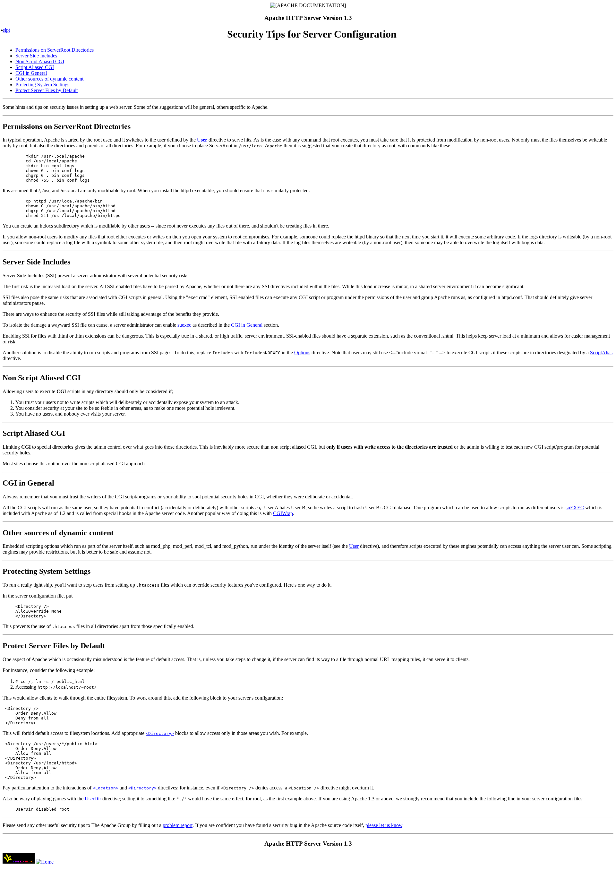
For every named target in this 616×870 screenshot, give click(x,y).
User (354, 546)
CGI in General (31, 73)
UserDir (93, 798)
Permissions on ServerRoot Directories (54, 50)
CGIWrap (283, 513)
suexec (184, 325)
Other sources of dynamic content (49, 79)
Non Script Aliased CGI (39, 61)
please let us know (383, 825)
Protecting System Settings (42, 84)
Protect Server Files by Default (46, 90)
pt (8, 30)
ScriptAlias (601, 352)
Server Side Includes (36, 55)
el (4, 30)
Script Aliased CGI (34, 67)
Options (302, 352)
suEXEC (575, 507)
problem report (178, 825)
